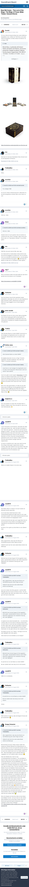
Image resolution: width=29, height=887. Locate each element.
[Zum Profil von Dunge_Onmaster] (2, 725)
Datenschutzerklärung (6, 885)
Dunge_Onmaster (10, 724)
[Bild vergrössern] (14, 75)
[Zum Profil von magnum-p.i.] (2, 399)
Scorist (7, 30)
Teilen (7, 865)
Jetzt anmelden (14, 856)
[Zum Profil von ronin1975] (2, 422)
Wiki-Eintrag (20, 375)
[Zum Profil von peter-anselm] (2, 311)
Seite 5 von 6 (15, 24)
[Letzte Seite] (27, 25)
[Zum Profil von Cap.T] (2, 270)
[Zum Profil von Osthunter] (2, 293)
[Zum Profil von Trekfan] (2, 329)
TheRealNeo (8, 168)
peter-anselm (9, 310)
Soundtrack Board (8, 2)
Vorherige (6, 24)
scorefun (7, 179)
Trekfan (7, 328)
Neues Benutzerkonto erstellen (14, 845)
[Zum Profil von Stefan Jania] (2, 346)
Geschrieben (11, 32)
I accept (25, 877)
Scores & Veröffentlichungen (15, 19)
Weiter (23, 24)
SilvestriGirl (6, 17)
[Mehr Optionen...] (26, 31)
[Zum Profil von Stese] (2, 222)
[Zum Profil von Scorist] (2, 31)
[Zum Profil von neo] (2, 153)
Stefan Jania (9, 345)
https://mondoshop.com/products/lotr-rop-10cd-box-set (14, 145)
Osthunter (8, 292)
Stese (7, 222)
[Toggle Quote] (3, 43)
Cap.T (7, 269)
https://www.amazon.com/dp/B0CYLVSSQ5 (11, 281)
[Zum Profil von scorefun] (2, 180)
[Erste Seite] (2, 25)
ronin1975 (8, 421)
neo (6, 152)
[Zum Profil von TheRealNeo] (2, 168)
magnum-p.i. (8, 399)
